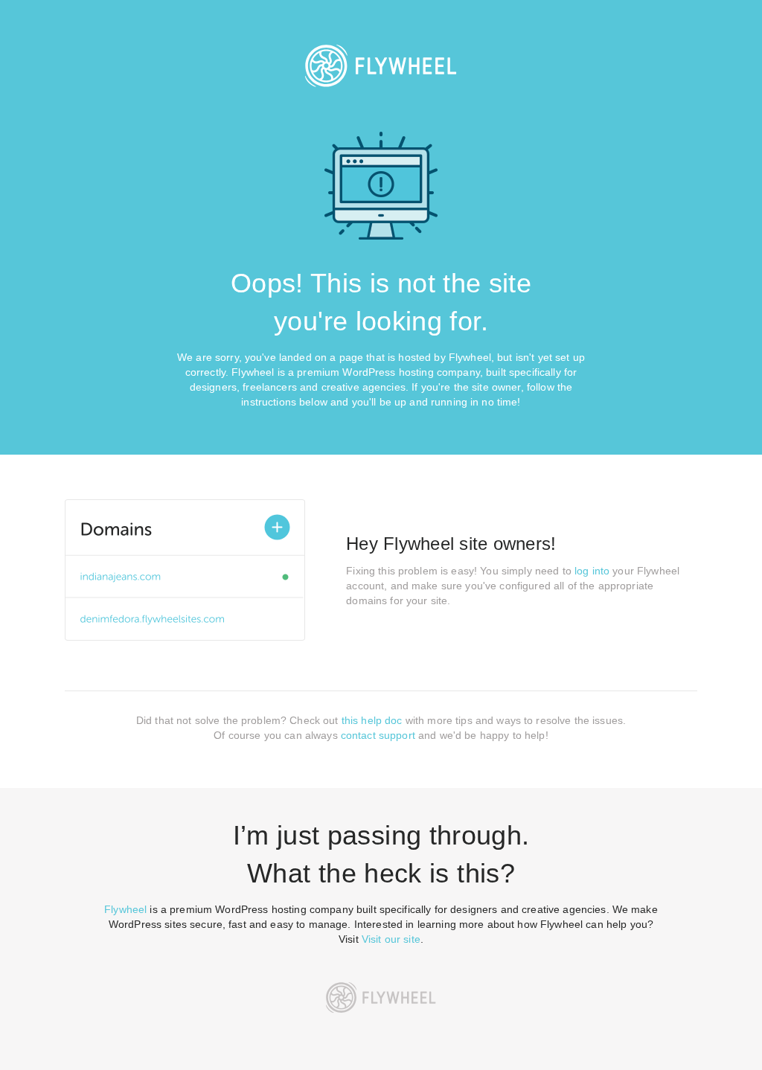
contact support (378, 735)
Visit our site (391, 939)
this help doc (372, 720)
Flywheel (125, 909)
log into (591, 571)
